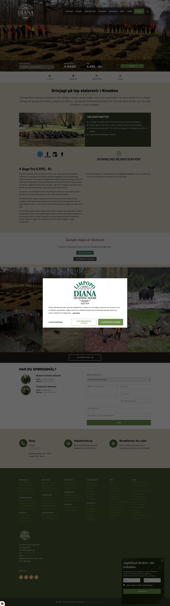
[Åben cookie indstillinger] (2, 603)
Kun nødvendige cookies (84, 322)
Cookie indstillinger (56, 322)
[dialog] (85, 303)
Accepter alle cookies (110, 322)
